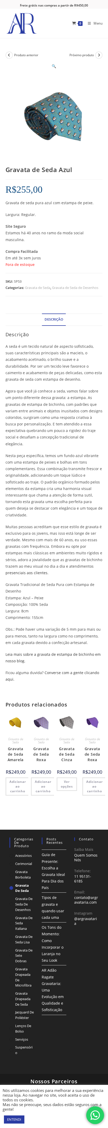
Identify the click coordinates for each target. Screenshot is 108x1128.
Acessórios (23, 855)
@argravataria (85, 921)
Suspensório (24, 1050)
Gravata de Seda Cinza (67, 754)
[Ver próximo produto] (98, 55)
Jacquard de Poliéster (24, 1015)
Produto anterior (26, 55)
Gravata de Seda (37, 287)
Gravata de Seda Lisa (24, 939)
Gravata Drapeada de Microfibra (23, 977)
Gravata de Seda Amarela (16, 754)
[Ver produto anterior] (9, 55)
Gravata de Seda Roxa (41, 754)
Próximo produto (81, 55)
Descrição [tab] (54, 319)
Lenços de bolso (23, 1028)
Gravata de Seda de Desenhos (75, 287)
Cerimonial (23, 863)
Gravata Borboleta (23, 874)
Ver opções (67, 784)
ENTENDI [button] (14, 1119)
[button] (54, 66)
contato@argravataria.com (86, 900)
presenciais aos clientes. (27, 572)
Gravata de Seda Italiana (24, 923)
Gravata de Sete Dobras (24, 956)
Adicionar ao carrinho (17, 786)
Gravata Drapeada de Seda (22, 999)
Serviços (21, 1039)
